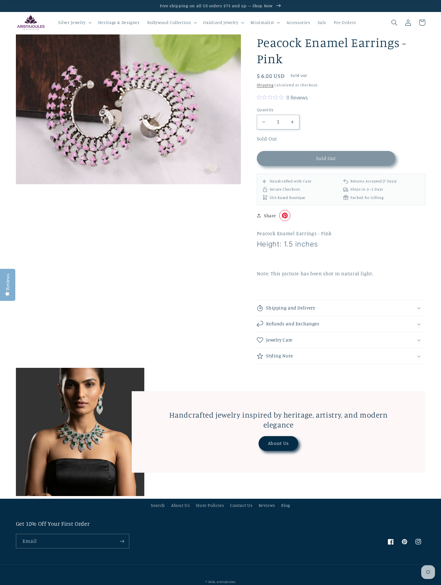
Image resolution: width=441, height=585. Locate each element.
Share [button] (270, 215)
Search (158, 505)
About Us (278, 443)
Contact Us (241, 505)
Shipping (265, 85)
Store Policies (210, 505)
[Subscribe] (122, 541)
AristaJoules (226, 582)
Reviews (267, 505)
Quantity (265, 109)
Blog (285, 505)
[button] (74, 22)
